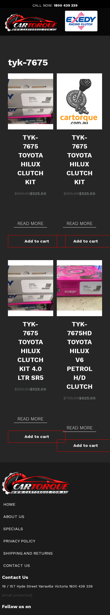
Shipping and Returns (28, 553)
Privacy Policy (19, 541)
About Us (13, 516)
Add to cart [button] (37, 241)
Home (9, 504)
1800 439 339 (66, 5)
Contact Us (16, 565)
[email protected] (17, 595)
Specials (13, 528)
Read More (30, 223)
